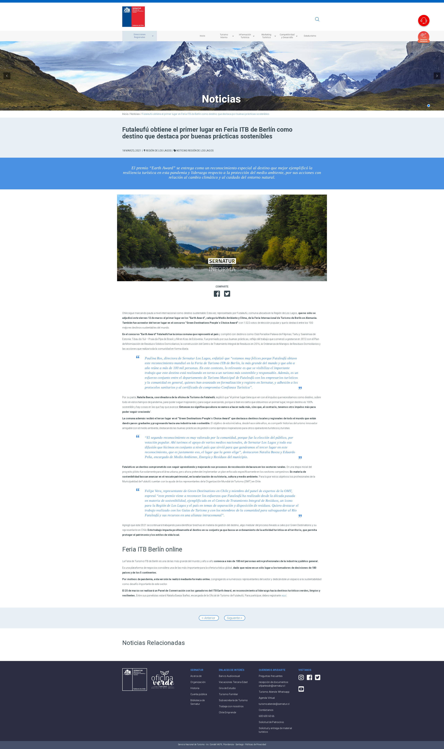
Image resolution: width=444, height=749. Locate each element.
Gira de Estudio (227, 688)
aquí (283, 595)
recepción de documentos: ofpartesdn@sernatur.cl (274, 684)
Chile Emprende (227, 712)
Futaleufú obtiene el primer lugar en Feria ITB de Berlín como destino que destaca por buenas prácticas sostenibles (205, 114)
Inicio (125, 114)
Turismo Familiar (228, 694)
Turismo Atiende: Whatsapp (274, 691)
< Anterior (209, 618)
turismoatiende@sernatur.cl (274, 704)
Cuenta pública (198, 694)
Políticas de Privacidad (255, 744)
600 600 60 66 (267, 716)
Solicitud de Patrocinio (271, 722)
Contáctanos (266, 710)
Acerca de (196, 676)
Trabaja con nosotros (231, 706)
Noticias (135, 114)
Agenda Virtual (267, 698)
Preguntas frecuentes (271, 676)
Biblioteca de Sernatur (197, 702)
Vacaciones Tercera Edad (233, 682)
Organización (198, 682)
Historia (194, 688)
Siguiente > (234, 618)
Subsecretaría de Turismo (233, 700)
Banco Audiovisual (229, 676)
